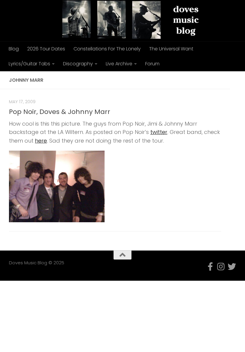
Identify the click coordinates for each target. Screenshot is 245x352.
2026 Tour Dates (46, 48)
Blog (14, 48)
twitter (158, 132)
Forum (152, 63)
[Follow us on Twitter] (232, 267)
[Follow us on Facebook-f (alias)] (210, 267)
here (41, 140)
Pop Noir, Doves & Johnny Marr (59, 111)
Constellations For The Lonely (107, 48)
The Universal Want (171, 48)
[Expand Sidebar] (237, 80)
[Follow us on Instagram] (221, 267)
